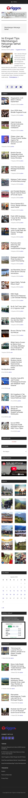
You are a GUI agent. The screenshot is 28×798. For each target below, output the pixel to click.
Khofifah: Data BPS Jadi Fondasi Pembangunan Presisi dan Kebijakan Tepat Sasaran (18, 381)
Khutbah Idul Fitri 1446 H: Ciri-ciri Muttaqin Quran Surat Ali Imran (18, 710)
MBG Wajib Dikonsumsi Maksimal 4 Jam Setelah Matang (18, 295)
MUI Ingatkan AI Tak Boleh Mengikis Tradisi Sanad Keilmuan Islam (18, 396)
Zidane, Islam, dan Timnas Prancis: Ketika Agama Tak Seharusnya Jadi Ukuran (18, 140)
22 (21, 594)
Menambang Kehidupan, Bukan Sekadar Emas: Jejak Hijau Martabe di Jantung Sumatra (18, 682)
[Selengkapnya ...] (13, 77)
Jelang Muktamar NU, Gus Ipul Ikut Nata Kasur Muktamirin (18, 320)
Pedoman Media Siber (6, 774)
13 (14, 591)
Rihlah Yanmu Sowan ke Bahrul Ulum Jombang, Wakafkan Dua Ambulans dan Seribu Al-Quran (18, 345)
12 (10, 591)
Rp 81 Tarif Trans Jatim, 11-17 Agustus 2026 (18, 307)
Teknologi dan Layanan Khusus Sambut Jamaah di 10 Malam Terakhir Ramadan (18, 651)
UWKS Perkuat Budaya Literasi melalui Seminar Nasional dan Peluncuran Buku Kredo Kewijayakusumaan (12, 364)
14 (17, 591)
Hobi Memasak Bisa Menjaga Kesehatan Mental (18, 168)
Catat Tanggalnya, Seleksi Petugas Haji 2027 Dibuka (13, 757)
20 (14, 594)
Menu (15, 2)
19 (10, 594)
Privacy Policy (4, 778)
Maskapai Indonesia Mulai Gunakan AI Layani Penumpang (17, 259)
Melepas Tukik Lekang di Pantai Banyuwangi (18, 180)
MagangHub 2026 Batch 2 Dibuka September (17, 99)
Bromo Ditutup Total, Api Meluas (18, 331)
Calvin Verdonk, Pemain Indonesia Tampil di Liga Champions (17, 124)
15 (21, 591)
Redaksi (3, 771)
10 (3, 591)
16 (24, 591)
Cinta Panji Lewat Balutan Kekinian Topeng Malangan (13, 760)
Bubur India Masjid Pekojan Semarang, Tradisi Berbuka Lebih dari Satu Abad (18, 666)
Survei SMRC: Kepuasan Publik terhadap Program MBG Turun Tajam (17, 425)
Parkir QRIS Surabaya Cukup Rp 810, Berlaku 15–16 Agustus (18, 218)
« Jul (2, 607)
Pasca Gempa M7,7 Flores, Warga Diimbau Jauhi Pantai (18, 205)
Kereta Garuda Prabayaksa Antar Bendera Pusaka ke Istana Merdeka (17, 155)
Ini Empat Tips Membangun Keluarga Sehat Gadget (11, 42)
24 (3, 598)
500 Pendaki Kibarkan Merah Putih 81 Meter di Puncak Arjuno (18, 193)
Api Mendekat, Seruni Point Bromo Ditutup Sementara (18, 271)
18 (6, 594)
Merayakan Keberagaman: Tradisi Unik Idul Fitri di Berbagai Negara (18, 697)
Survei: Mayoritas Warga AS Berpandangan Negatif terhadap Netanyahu (17, 410)
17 (3, 594)
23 (24, 594)
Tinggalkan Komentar (21, 49)
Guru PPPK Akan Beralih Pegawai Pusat (18, 111)
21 (17, 594)
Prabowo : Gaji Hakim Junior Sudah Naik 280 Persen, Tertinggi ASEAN (18, 231)
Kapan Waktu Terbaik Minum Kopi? (18, 283)
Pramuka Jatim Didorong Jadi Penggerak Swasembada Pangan (18, 245)
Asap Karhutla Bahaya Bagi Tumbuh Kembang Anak (13, 763)
